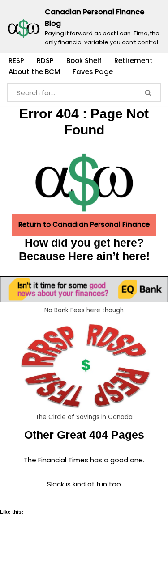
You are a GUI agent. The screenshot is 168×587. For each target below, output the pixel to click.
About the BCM (34, 71)
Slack (56, 484)
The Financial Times (56, 460)
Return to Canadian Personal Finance (84, 224)
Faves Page (93, 71)
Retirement (133, 60)
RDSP (45, 60)
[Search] (148, 92)
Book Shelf (84, 60)
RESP (16, 60)
